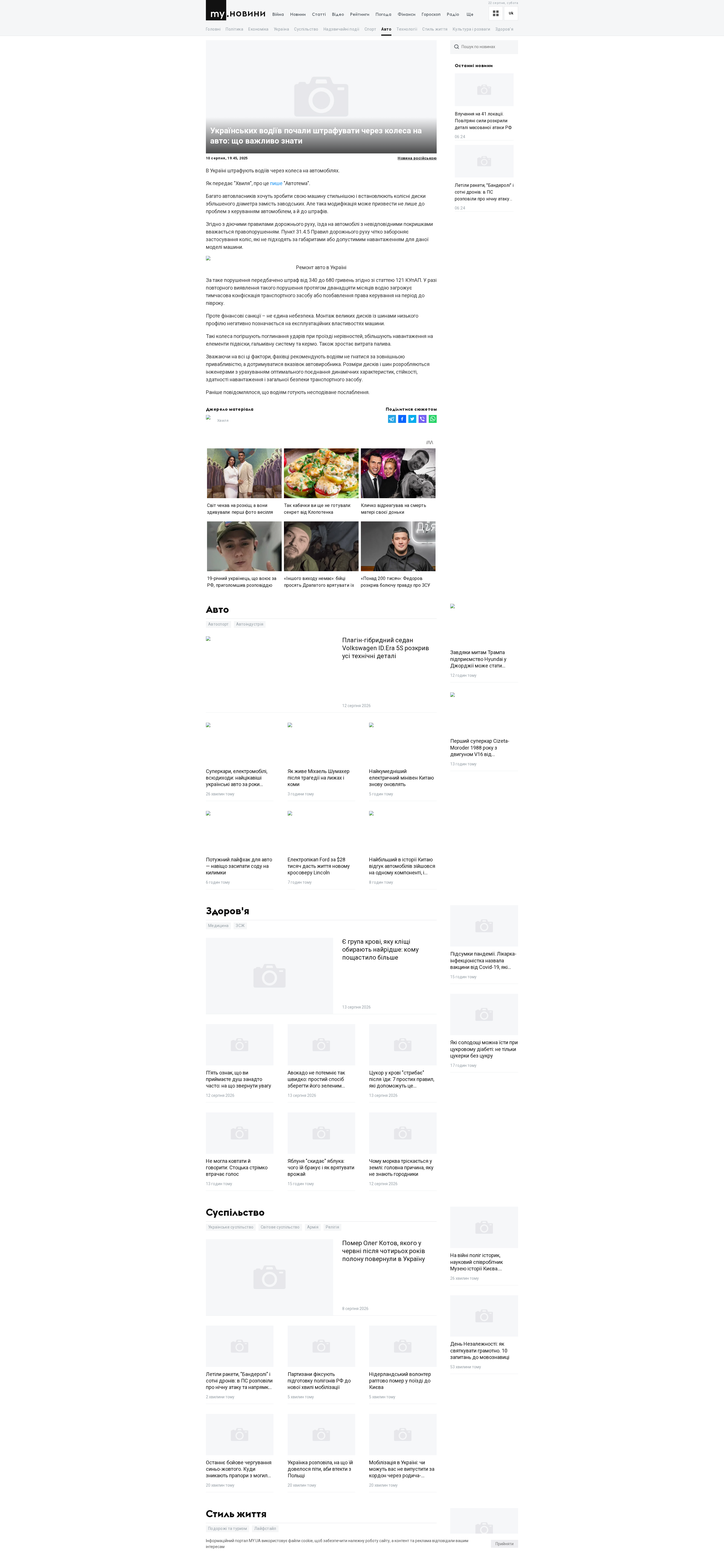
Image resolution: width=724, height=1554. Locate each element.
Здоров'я (504, 29)
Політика (234, 29)
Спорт (370, 29)
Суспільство (306, 29)
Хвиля (223, 420)
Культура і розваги (471, 29)
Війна (278, 14)
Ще (470, 14)
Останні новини (474, 65)
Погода (383, 14)
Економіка (258, 29)
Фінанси (406, 14)
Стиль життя (434, 29)
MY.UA (217, 10)
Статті (319, 14)
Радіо (453, 14)
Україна (281, 29)
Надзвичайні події (341, 29)
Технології (407, 29)
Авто (386, 29)
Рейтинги (359, 14)
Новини (247, 13)
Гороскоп (431, 14)
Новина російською (417, 158)
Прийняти (504, 1544)
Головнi (213, 29)
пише (276, 183)
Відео (338, 14)
